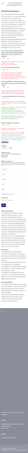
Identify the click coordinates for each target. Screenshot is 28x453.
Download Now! (5, 142)
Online (10, 148)
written (4, 148)
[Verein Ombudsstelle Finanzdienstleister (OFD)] (14, 4)
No (8, 58)
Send (3, 205)
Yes (4, 58)
